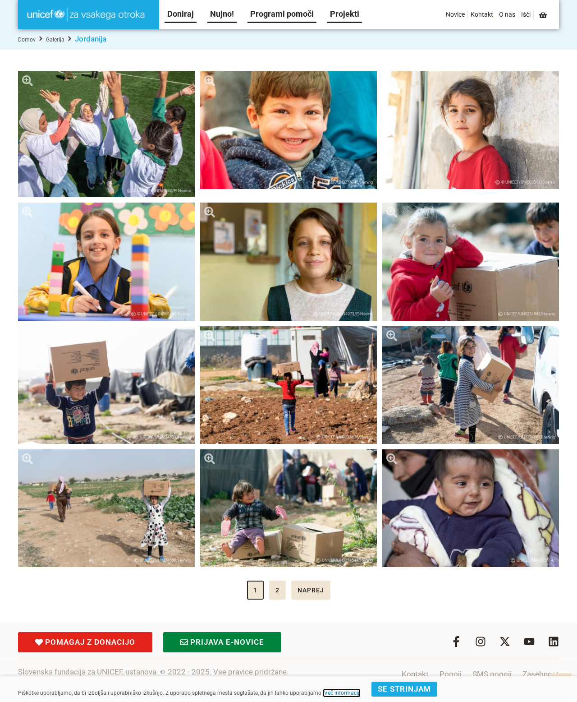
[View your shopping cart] (543, 15)
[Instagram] (480, 641)
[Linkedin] (553, 641)
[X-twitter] (504, 641)
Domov (27, 40)
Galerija (55, 40)
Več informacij (341, 693)
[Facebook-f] (456, 641)
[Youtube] (529, 641)
